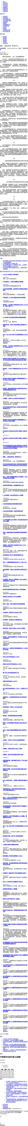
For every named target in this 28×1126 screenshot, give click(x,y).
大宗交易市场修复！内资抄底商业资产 (13, 511)
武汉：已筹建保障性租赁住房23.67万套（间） (15, 562)
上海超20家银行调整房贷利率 (11, 844)
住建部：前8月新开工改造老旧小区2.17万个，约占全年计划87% (16, 1082)
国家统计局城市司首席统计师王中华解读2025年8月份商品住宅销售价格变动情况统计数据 (15, 359)
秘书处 (5, 27)
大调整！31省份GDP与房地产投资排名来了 (14, 398)
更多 (7, 1034)
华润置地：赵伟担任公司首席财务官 (12, 619)
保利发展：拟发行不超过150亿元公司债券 (14, 628)
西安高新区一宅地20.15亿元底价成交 (12, 707)
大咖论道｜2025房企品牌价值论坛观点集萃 (14, 297)
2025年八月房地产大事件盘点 (11, 274)
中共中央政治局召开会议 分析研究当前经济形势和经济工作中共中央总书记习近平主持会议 (15, 464)
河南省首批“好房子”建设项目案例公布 (13, 555)
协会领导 (5, 17)
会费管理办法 (6, 24)
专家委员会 (6, 26)
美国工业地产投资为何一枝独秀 (11, 899)
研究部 (5, 39)
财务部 (5, 42)
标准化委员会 (6, 31)
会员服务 (5, 3)
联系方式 (5, 1105)
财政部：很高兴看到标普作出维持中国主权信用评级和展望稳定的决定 (15, 389)
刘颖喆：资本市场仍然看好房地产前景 (13, 754)
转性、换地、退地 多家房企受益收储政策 (14, 604)
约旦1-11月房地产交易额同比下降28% (13, 881)
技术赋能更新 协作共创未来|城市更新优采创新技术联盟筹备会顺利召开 (15, 943)
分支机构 (5, 43)
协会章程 (5, 22)
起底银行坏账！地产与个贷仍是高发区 (13, 836)
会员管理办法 (6, 19)
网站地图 (5, 1108)
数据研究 (5, 7)
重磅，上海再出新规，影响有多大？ (12, 456)
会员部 (5, 38)
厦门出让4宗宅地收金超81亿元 (11, 672)
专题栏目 (5, 10)
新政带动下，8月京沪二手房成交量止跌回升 (14, 1049)
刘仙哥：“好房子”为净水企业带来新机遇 (13, 740)
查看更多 (5, 343)
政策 (1, 48)
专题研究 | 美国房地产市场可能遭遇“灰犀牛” (15, 873)
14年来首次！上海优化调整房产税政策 (13, 281)
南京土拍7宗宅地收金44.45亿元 (11, 656)
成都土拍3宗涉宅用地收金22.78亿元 (12, 664)
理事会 (5, 23)
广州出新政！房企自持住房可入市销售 (13, 495)
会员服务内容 (6, 30)
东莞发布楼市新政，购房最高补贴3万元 (13, 485)
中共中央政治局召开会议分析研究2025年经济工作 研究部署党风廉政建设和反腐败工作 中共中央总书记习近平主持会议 (15, 447)
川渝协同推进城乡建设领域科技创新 (12, 504)
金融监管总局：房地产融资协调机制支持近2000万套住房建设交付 (14, 789)
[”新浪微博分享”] (1, 52)
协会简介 (5, 16)
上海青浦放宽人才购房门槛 (10, 263)
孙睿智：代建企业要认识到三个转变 (12, 748)
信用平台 (5, 4)
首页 (4, 1)
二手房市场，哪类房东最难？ (14, 1091)
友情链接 (5, 1107)
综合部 (5, 36)
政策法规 (5, 8)
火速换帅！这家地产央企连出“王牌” (12, 612)
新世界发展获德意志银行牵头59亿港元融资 (14, 589)
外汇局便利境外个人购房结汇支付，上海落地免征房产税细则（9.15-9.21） (15, 265)
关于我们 (5, 1104)
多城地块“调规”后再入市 (9, 1051)
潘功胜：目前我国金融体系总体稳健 (12, 715)
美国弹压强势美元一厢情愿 (10, 889)
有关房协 (5, 11)
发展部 (5, 40)
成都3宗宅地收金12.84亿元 (10, 681)
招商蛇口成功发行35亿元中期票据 (12, 596)
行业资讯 (5, 6)
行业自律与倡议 (7, 20)
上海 (1, 258)
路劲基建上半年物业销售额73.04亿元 (12, 856)
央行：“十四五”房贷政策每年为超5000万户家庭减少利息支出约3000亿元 (15, 798)
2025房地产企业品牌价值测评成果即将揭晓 (14, 317)
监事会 (5, 28)
